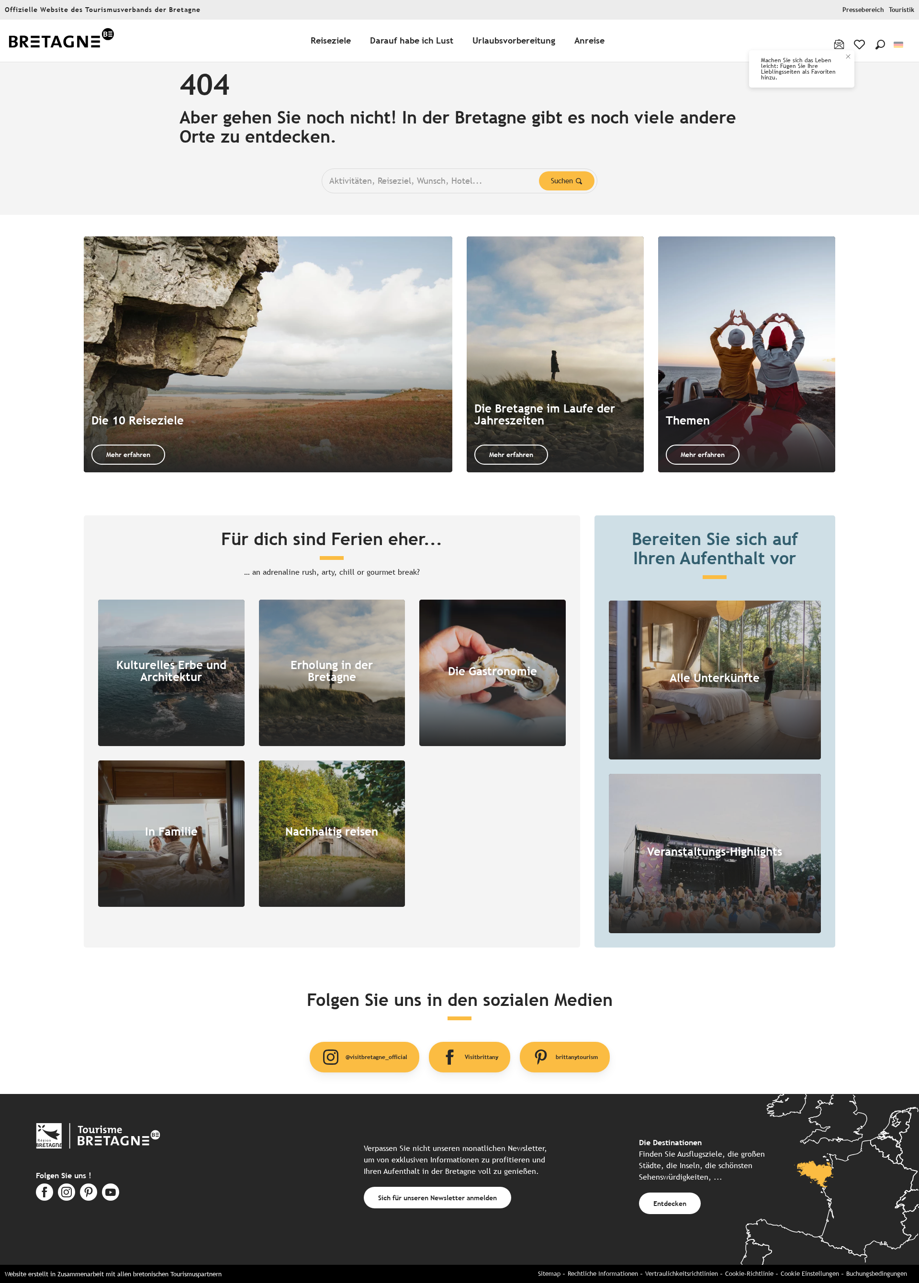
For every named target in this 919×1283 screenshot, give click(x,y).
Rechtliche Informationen (603, 1273)
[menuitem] (61, 41)
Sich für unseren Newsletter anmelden (437, 1198)
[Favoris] (860, 44)
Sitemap (549, 1273)
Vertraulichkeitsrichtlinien (681, 1273)
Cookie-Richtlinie (749, 1273)
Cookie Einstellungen (810, 1273)
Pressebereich (863, 9)
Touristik (901, 9)
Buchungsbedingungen (876, 1273)
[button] (880, 44)
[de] (899, 45)
